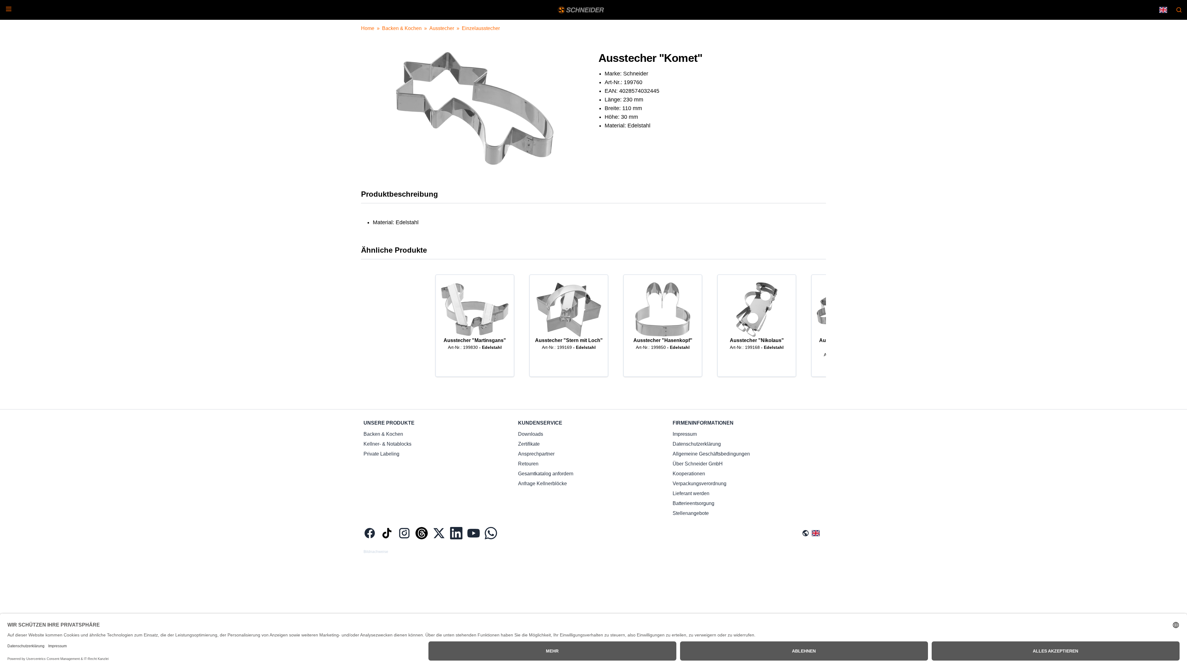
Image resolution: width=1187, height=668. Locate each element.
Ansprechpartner (536, 453)
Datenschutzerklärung (697, 444)
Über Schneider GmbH (698, 463)
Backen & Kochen (402, 28)
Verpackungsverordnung (699, 483)
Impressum (685, 434)
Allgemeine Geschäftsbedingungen (711, 453)
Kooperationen (689, 473)
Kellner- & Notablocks (387, 444)
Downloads (530, 434)
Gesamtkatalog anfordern (545, 473)
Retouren (528, 463)
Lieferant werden (691, 493)
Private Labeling (381, 453)
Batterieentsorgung (693, 503)
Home (367, 28)
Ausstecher (441, 28)
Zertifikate (529, 444)
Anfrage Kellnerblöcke (542, 483)
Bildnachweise (376, 552)
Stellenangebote (691, 513)
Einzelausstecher (481, 28)
